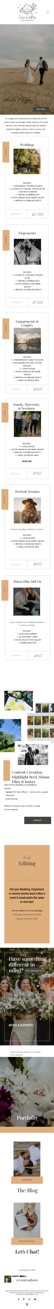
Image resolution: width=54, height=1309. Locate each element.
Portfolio (27, 1118)
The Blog (27, 1190)
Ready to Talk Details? (27, 1241)
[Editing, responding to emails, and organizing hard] (7, 1279)
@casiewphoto (27, 1280)
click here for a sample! (39, 792)
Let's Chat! (27, 1252)
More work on (27, 1180)
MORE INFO (27, 461)
